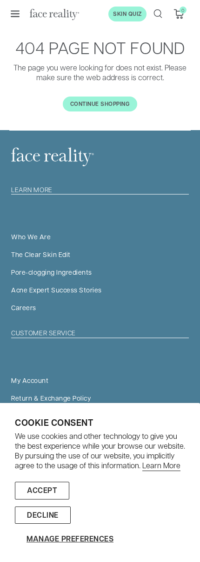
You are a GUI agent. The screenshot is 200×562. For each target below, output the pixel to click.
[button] (15, 13)
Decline (43, 515)
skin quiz (127, 14)
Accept (42, 490)
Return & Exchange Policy (51, 398)
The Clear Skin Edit (41, 254)
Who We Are (31, 236)
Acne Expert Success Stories (56, 289)
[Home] (54, 14)
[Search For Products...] (157, 13)
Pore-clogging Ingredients (51, 272)
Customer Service (43, 332)
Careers (23, 307)
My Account (29, 380)
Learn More (161, 465)
